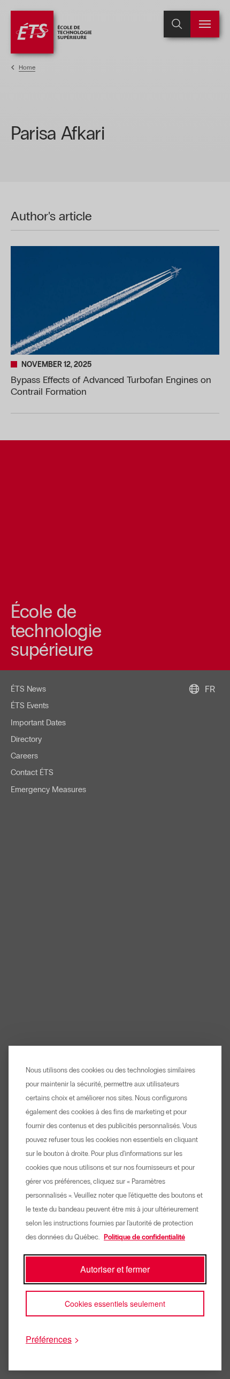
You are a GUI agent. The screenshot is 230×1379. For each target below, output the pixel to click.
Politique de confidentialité (144, 1237)
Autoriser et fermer (115, 1269)
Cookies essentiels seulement (115, 1303)
